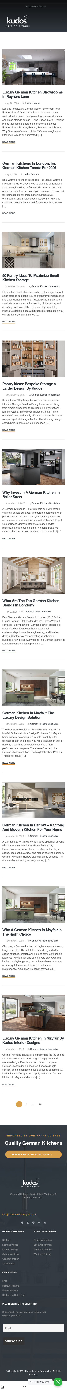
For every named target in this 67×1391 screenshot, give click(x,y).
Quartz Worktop (10, 1254)
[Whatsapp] (46, 1386)
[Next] (47, 1104)
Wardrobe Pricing (42, 1254)
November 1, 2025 (14, 1049)
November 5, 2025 (14, 723)
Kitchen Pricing (10, 1249)
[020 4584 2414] (4, 1204)
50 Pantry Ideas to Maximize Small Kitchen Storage (30, 277)
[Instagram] (28, 1222)
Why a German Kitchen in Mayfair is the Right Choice (31, 932)
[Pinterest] (33, 1222)
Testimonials (8, 1263)
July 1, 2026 (11, 174)
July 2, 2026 (11, 611)
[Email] (24, 1386)
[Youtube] (39, 1222)
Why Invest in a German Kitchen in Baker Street (31, 494)
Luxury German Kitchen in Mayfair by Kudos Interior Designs (33, 1040)
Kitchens (6, 1240)
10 (40, 1104)
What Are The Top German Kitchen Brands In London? (30, 603)
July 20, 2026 (12, 103)
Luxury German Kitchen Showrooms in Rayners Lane (32, 94)
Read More (8, 142)
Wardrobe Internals (43, 1249)
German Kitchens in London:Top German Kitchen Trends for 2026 (29, 165)
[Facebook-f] (22, 1222)
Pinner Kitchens (10, 1290)
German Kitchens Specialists (45, 286)
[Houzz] (45, 1222)
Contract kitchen (10, 1258)
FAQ (4, 1280)
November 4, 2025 (14, 940)
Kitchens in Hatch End (13, 1295)
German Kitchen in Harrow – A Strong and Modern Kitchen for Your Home (33, 827)
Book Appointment (43, 1244)
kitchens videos (10, 1244)
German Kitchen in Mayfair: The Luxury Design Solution (28, 715)
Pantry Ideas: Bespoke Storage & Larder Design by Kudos (29, 386)
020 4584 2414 (14, 1209)
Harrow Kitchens (10, 1285)
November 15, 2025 (15, 286)
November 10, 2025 (15, 503)
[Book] (2, 1386)
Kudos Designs (32, 102)
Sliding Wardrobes (43, 1240)
